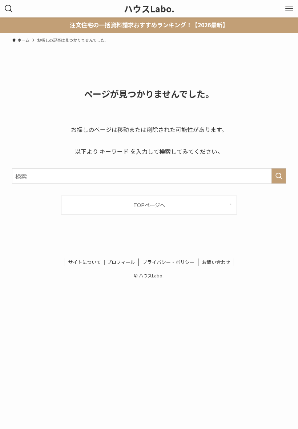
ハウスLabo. (149, 8)
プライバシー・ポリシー (168, 261)
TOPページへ (149, 205)
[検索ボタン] (8, 8)
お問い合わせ (216, 261)
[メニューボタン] (289, 8)
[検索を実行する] (278, 176)
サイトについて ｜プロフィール (101, 261)
